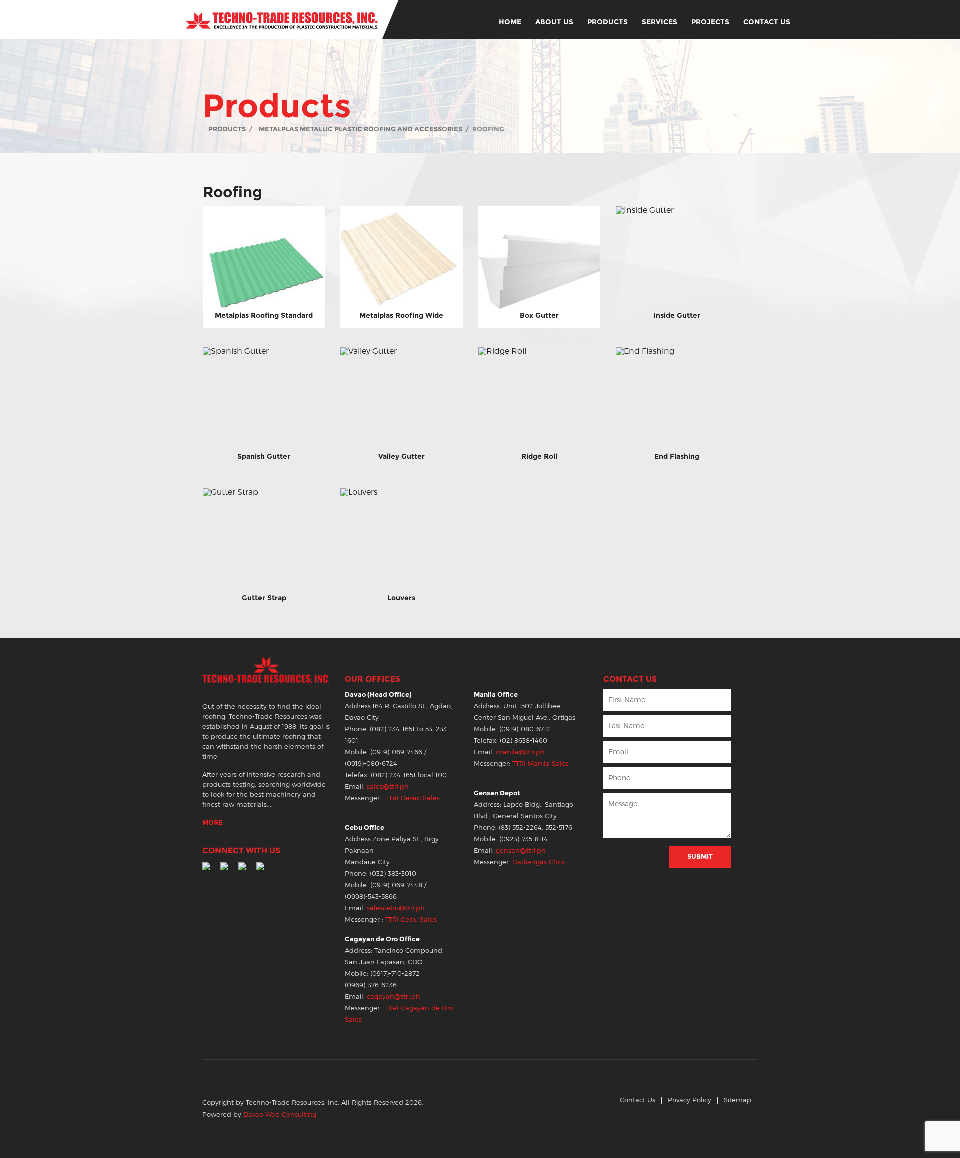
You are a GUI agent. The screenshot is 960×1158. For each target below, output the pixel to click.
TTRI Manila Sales (540, 763)
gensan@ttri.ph (521, 850)
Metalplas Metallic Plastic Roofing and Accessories (360, 129)
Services (660, 21)
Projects (711, 21)
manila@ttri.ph (520, 752)
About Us (555, 21)
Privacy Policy (690, 1100)
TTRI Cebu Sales (411, 919)
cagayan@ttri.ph (393, 996)
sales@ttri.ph (388, 786)
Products (608, 21)
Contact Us (767, 21)
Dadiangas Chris (538, 862)
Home (510, 21)
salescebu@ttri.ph (396, 908)
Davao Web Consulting (280, 1114)
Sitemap (738, 1100)
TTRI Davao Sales (413, 798)
